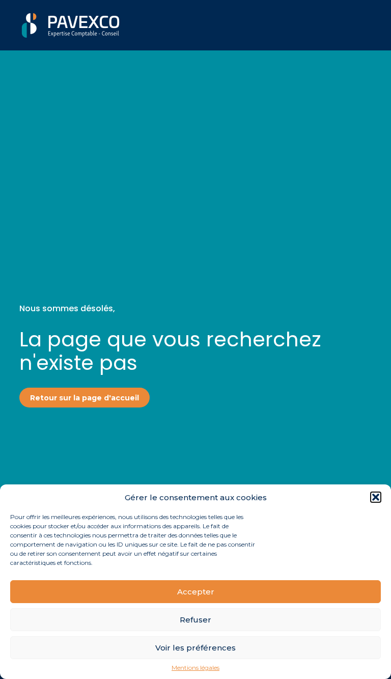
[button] (376, 497)
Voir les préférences (195, 648)
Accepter (195, 591)
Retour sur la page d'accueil (84, 397)
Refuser (195, 619)
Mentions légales (195, 667)
